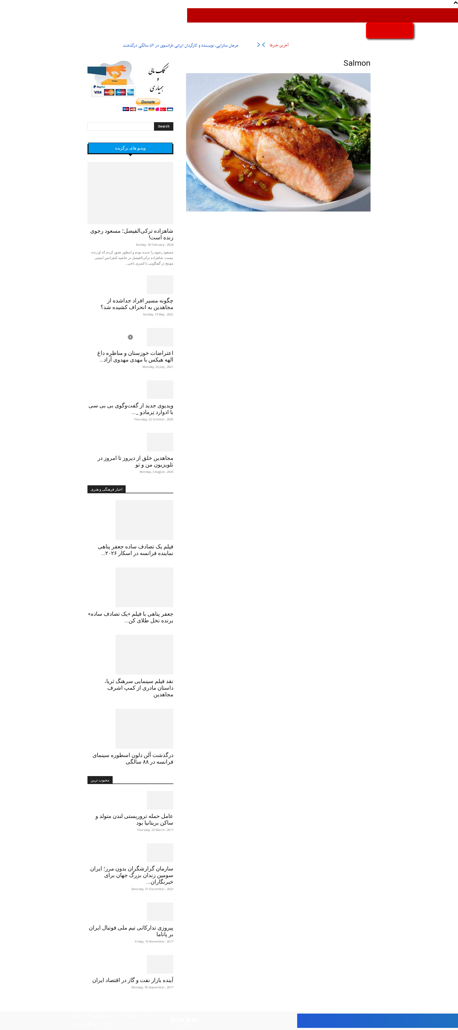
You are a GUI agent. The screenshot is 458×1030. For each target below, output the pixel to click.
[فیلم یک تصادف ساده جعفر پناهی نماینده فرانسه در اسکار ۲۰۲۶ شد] (130, 520)
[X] (105, 1025)
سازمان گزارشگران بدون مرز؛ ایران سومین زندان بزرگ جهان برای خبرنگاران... (131, 875)
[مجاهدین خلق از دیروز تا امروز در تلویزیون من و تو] (130, 442)
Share (76, 1016)
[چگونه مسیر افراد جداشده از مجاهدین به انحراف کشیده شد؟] (130, 284)
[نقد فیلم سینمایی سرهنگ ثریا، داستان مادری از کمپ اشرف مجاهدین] (130, 655)
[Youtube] (89, 1025)
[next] (258, 46)
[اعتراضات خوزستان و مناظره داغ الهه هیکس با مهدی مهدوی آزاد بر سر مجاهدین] (130, 337)
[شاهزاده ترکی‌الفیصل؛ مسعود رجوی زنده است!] (130, 193)
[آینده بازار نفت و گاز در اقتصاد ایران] (130, 964)
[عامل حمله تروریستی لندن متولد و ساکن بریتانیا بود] (130, 800)
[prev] (263, 46)
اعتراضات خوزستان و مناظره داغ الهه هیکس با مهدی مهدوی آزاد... (135, 356)
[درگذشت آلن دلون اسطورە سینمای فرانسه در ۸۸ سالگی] (130, 729)
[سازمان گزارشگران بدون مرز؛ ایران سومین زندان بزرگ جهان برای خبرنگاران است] (130, 852)
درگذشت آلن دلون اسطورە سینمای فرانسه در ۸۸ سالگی (133, 758)
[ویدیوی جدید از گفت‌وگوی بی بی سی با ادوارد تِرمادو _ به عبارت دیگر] (130, 389)
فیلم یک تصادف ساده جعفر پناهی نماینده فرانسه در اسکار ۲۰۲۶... (135, 549)
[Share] (89, 1016)
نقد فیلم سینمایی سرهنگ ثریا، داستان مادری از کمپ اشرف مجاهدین (138, 688)
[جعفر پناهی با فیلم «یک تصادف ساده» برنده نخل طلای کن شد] (130, 587)
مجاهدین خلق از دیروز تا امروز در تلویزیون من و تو (135, 461)
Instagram (102, 1016)
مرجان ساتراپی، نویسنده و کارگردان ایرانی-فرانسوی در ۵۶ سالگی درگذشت (180, 45)
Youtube (78, 1025)
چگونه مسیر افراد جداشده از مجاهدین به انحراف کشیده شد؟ (136, 303)
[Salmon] (278, 211)
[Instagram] (119, 1016)
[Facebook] (150, 1016)
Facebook (132, 1016)
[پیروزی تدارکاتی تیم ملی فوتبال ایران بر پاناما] (130, 912)
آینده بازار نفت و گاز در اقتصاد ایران (132, 980)
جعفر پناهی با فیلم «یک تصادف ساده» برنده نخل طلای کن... (130, 617)
